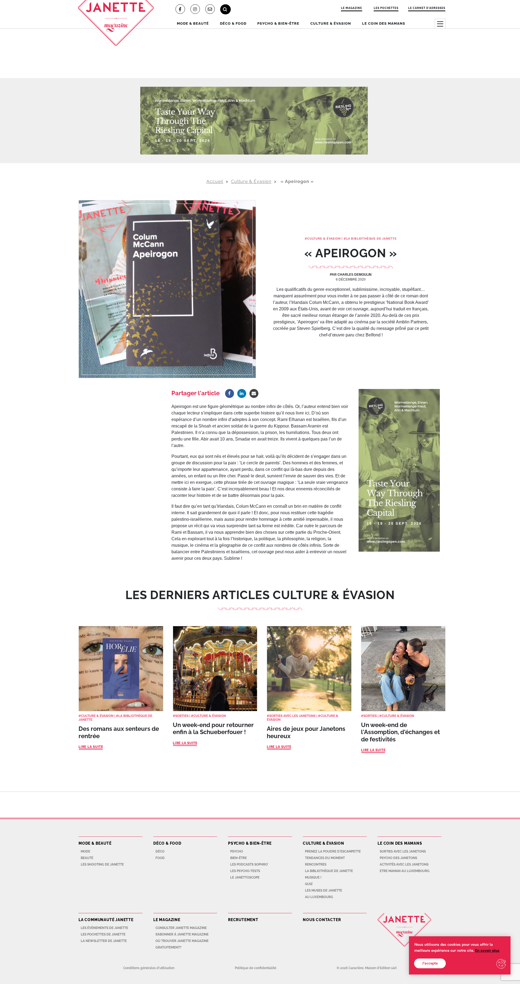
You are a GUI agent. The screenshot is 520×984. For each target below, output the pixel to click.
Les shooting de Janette (102, 864)
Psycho (236, 851)
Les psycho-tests (245, 871)
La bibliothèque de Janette (371, 238)
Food (160, 858)
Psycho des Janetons (398, 858)
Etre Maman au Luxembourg (405, 871)
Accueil (214, 181)
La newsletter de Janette (104, 941)
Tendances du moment (325, 858)
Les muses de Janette (323, 890)
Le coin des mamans (383, 23)
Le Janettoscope (244, 877)
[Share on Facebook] (229, 393)
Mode (85, 851)
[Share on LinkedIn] (241, 393)
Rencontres (315, 864)
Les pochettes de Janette (103, 934)
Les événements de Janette (104, 928)
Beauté (87, 858)
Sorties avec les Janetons (292, 716)
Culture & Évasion (330, 23)
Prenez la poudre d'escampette (333, 851)
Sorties (181, 716)
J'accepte (430, 963)
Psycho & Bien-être (278, 23)
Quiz (309, 884)
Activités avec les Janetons (404, 864)
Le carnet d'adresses (426, 7)
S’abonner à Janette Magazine (182, 934)
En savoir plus (487, 950)
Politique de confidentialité (255, 968)
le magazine (351, 7)
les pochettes (386, 7)
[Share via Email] (253, 393)
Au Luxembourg (319, 897)
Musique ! (313, 877)
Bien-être (238, 858)
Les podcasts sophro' (249, 864)
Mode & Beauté (193, 23)
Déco (159, 851)
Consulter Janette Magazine (181, 928)
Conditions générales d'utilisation (148, 968)
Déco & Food (233, 23)
